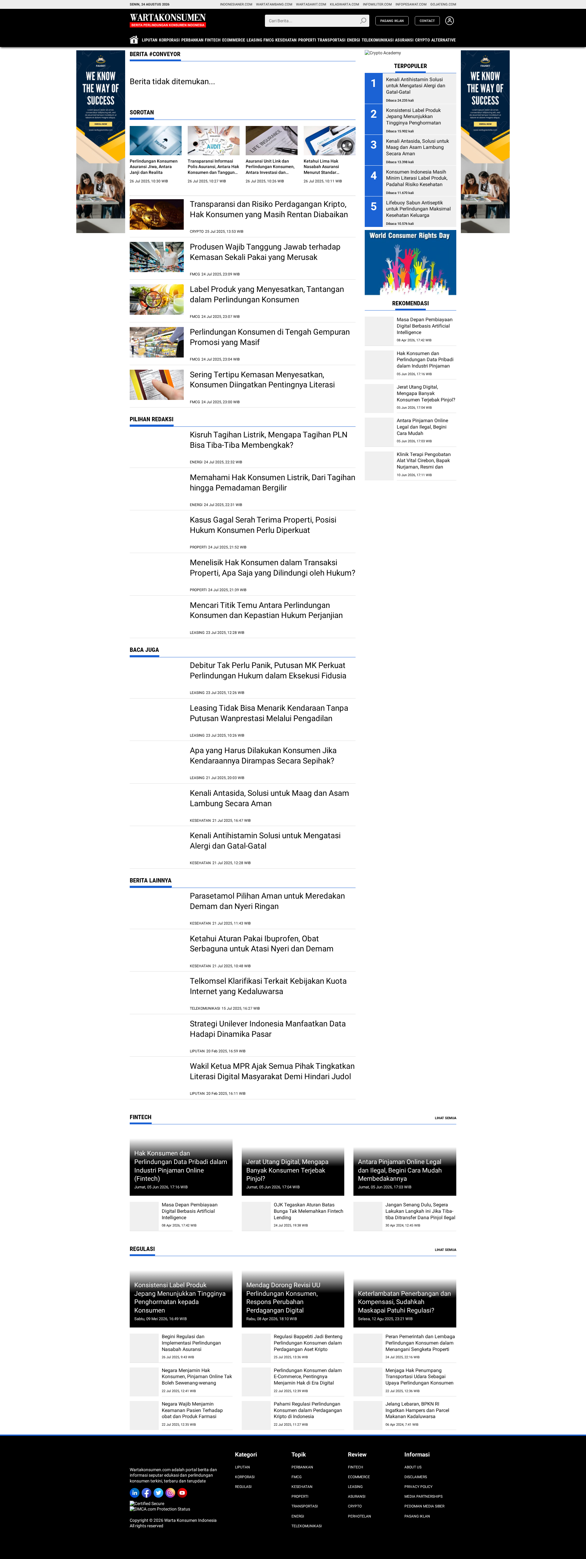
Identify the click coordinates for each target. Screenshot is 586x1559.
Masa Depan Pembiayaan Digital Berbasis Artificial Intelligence (425, 326)
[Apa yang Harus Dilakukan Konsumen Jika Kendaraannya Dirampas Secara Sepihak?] (157, 760)
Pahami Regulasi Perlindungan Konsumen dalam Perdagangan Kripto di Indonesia (308, 1410)
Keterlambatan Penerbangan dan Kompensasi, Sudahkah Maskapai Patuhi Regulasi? (404, 1302)
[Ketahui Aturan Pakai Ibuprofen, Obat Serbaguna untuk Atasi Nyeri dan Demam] (157, 949)
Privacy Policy (418, 1487)
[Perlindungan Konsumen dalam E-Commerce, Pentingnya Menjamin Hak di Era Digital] (256, 1381)
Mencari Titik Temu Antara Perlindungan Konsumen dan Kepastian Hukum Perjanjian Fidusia (266, 615)
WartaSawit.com (311, 4)
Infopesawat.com (411, 4)
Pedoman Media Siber (424, 1506)
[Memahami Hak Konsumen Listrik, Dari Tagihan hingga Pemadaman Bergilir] (157, 487)
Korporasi (169, 40)
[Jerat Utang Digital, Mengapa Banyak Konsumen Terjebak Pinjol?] (379, 398)
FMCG (268, 40)
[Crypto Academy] (383, 52)
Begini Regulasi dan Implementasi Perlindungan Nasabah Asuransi (191, 1343)
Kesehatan (286, 40)
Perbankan (192, 40)
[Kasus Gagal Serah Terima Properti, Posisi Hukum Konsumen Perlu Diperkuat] (157, 530)
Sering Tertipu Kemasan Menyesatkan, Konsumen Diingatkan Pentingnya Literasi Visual (262, 385)
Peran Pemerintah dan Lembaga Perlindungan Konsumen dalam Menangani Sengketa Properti (420, 1343)
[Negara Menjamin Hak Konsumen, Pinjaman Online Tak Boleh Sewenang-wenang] (144, 1381)
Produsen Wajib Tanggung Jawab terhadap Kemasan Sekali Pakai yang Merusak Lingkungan (265, 257)
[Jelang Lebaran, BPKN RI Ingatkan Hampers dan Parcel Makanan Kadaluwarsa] (367, 1415)
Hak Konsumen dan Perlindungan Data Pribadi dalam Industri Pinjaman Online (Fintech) (425, 362)
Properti (307, 40)
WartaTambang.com (274, 4)
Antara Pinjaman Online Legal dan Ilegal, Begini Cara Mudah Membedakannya (422, 430)
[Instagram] (171, 1490)
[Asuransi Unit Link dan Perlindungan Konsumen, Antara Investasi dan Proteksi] (272, 140)
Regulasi (243, 1487)
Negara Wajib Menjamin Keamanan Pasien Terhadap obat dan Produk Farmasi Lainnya (192, 1413)
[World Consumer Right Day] (410, 263)
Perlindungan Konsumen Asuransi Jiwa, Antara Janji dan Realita (154, 166)
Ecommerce (233, 40)
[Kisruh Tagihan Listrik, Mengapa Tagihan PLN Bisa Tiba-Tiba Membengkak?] (157, 445)
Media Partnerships (423, 1496)
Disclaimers (415, 1477)
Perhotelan (359, 1516)
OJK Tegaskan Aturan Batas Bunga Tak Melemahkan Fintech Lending (308, 1211)
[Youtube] (183, 1490)
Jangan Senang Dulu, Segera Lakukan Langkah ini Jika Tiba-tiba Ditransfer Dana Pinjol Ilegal (420, 1211)
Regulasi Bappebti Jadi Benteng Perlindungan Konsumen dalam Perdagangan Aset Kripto (308, 1343)
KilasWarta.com (344, 4)
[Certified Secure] (147, 1503)
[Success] (100, 53)
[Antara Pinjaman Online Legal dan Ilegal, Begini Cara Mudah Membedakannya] (379, 432)
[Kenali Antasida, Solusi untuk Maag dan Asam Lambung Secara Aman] (157, 803)
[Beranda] (168, 20)
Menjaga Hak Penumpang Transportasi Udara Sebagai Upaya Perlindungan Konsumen (419, 1376)
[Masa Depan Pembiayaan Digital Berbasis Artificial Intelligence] (379, 331)
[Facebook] (148, 1490)
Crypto (422, 40)
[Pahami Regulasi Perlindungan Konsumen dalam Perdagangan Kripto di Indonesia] (256, 1415)
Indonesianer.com (236, 4)
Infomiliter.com (377, 4)
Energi (353, 40)
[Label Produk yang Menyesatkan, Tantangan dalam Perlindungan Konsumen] (157, 299)
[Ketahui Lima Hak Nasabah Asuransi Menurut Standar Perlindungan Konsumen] (330, 140)
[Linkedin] (136, 1490)
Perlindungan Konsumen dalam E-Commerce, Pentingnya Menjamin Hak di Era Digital (308, 1376)
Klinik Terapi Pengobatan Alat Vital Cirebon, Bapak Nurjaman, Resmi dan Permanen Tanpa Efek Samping (424, 466)
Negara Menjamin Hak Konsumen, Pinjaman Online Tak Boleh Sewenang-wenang (197, 1376)
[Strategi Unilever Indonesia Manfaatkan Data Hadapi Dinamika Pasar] (157, 1034)
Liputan (149, 40)
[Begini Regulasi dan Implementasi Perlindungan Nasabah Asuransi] (144, 1348)
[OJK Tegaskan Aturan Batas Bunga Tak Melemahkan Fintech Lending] (256, 1216)
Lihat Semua (445, 1118)
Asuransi (404, 40)
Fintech (213, 40)
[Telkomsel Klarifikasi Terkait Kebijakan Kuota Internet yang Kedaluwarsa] (157, 991)
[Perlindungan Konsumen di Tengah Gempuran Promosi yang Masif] (157, 342)
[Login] (449, 23)
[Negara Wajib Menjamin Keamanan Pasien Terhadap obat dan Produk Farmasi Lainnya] (144, 1415)
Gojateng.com (443, 4)
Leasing (254, 40)
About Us (412, 1467)
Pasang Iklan (417, 1516)
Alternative (443, 40)
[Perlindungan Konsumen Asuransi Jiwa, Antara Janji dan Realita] (156, 140)
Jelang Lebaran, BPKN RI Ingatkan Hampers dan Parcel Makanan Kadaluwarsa (417, 1410)
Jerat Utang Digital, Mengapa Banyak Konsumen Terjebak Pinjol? (426, 393)
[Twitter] (159, 1490)
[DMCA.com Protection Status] (160, 1509)
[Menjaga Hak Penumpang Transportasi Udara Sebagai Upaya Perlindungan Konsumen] (367, 1381)
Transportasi (331, 40)
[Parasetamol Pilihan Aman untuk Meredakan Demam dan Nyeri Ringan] (157, 906)
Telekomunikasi (378, 40)
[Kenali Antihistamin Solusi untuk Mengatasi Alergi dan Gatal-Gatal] (157, 846)
